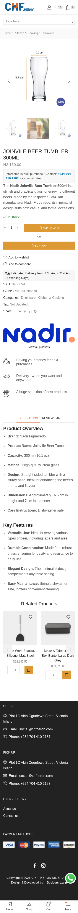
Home (7, 33)
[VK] (20, 311)
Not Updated (19, 304)
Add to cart (51, 227)
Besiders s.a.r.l (57, 882)
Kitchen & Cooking (26, 33)
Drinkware (48, 33)
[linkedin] (30, 311)
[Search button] (71, 21)
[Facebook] (15, 311)
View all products (39, 347)
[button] (8, 80)
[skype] (34, 311)
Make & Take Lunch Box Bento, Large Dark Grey (58, 655)
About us (9, 809)
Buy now (40, 245)
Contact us (11, 815)
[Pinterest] (25, 311)
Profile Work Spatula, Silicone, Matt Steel (20, 653)
